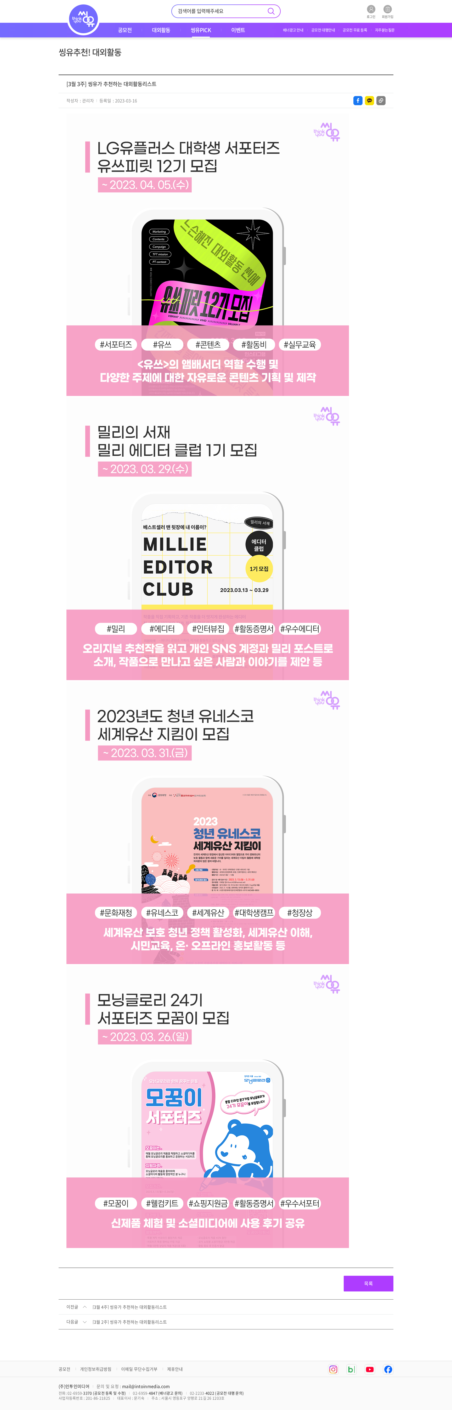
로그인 (371, 16)
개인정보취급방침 (95, 1369)
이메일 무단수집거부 (139, 1369)
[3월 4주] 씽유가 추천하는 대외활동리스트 (130, 1307)
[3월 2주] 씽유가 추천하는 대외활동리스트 (130, 1322)
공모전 (64, 1369)
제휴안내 (175, 1369)
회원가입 (387, 16)
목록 (368, 1283)
